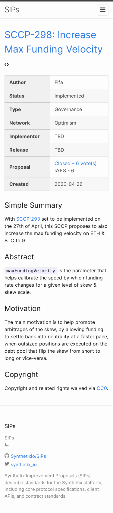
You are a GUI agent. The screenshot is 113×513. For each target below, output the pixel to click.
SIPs (12, 9)
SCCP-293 (28, 219)
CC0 (102, 388)
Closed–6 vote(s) (76, 163)
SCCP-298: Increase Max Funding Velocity (54, 42)
